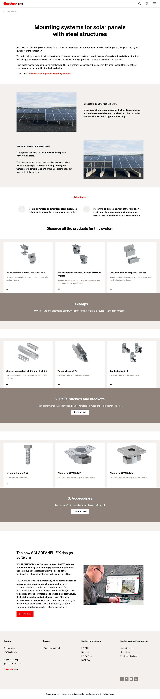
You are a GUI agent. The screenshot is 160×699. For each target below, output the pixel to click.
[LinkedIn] (136, 679)
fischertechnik (126, 648)
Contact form (9, 648)
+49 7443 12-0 (15, 663)
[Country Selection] (147, 4)
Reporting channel (107, 694)
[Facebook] (122, 679)
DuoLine (85, 652)
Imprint (70, 694)
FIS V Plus (85, 648)
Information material (51, 648)
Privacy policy (79, 694)
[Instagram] (126, 679)
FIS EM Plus (86, 656)
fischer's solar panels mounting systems (50, 73)
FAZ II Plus (85, 660)
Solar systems (11, 11)
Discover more (80, 412)
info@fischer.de (10, 652)
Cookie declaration (92, 694)
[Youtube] (131, 679)
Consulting (125, 652)
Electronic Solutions (128, 656)
